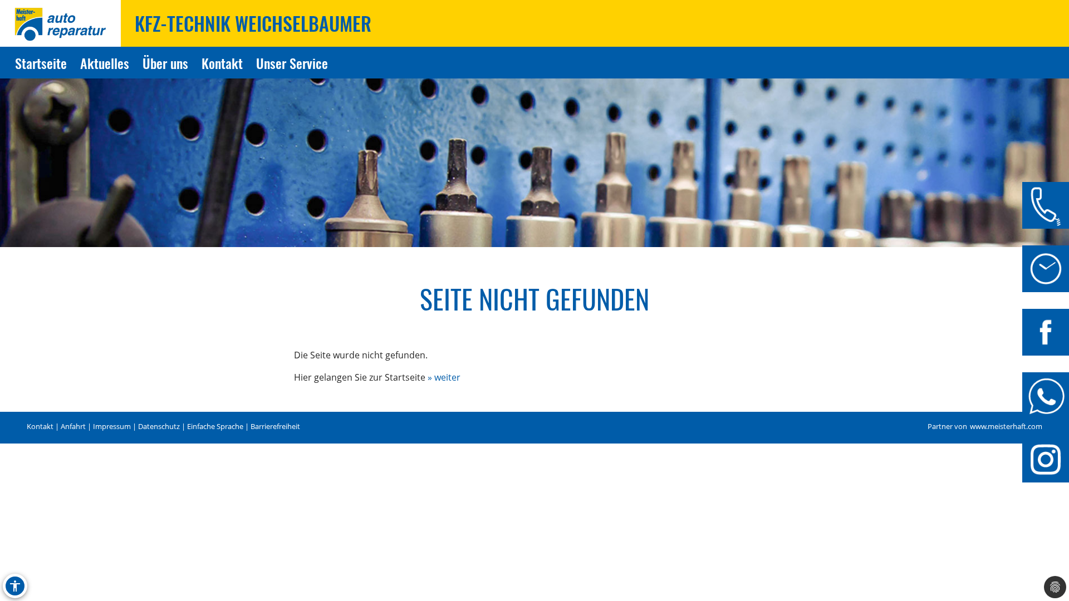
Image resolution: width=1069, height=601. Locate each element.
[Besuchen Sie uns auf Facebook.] (1045, 332)
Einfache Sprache (215, 426)
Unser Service (292, 63)
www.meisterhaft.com (1006, 426)
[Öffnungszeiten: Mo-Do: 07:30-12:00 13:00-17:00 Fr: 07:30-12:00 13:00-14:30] (1045, 268)
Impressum (112, 426)
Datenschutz (159, 426)
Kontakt (222, 63)
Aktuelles (104, 63)
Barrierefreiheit (275, 426)
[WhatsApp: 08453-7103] (1045, 395)
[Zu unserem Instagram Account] (1045, 459)
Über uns (165, 63)
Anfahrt (73, 426)
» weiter (444, 377)
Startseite (41, 63)
